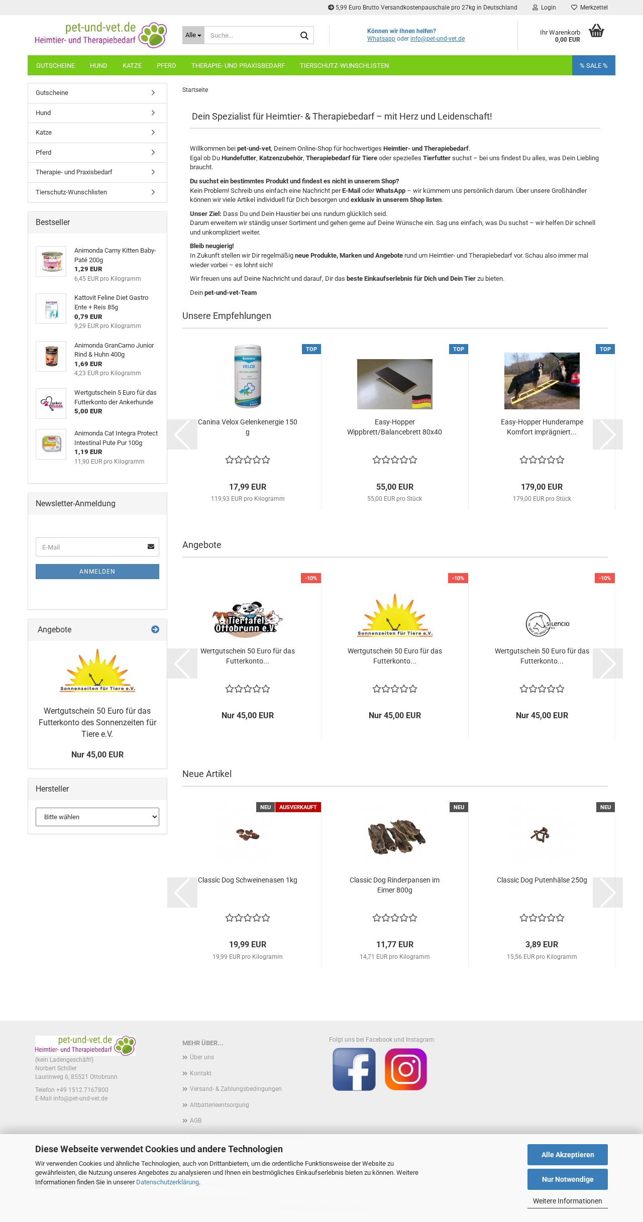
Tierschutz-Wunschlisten (344, 65)
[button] (182, 434)
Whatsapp (381, 38)
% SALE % (594, 65)
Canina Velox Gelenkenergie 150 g (247, 427)
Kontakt (200, 1073)
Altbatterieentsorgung (219, 1104)
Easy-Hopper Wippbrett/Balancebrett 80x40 (394, 427)
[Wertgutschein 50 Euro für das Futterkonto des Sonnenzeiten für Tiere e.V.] (97, 671)
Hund (99, 65)
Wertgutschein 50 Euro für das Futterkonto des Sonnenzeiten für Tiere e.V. (97, 722)
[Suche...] (304, 36)
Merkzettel (592, 7)
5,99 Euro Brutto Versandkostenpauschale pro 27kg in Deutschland (425, 7)
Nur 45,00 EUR (97, 754)
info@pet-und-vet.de (437, 38)
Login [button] (547, 7)
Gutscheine (55, 65)
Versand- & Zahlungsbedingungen (236, 1088)
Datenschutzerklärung (167, 1182)
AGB (195, 1120)
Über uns (202, 1057)
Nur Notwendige (568, 1179)
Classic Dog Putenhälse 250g (542, 880)
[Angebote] (155, 630)
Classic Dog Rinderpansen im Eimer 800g (395, 885)
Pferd (166, 65)
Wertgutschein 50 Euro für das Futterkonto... (247, 656)
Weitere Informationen (567, 1201)
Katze (132, 65)
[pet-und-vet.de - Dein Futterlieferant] (101, 35)
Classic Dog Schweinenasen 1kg (247, 880)
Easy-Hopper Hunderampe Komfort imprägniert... (542, 427)
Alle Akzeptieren (568, 1155)
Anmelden (97, 571)
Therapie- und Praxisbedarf (238, 65)
